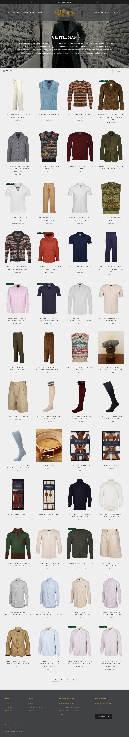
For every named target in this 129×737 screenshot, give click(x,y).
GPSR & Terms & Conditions (68, 711)
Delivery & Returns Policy (67, 703)
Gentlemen (8, 707)
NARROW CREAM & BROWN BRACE (49, 515)
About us (31, 703)
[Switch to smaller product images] (7, 71)
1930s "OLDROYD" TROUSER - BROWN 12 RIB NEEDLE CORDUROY (49, 368)
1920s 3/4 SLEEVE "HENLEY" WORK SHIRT (49, 564)
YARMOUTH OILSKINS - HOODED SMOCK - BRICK (48, 268)
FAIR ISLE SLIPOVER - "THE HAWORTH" (49, 167)
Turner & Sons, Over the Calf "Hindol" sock (49, 417)
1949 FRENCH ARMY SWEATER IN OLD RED (80, 167)
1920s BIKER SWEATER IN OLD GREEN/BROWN (18, 564)
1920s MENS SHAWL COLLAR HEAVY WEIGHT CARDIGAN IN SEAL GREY (18, 168)
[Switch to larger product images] (4, 71)
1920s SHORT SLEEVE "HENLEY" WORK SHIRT (111, 319)
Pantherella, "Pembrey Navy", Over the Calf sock (111, 417)
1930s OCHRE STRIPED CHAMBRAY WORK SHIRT (80, 613)
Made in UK (32, 711)
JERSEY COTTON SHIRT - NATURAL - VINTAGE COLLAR (80, 319)
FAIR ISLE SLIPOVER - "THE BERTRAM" (111, 219)
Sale (40, 13)
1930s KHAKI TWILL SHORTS (18, 416)
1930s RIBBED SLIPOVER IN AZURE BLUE (49, 116)
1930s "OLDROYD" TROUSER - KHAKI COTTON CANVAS (18, 368)
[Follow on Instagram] (16, 724)
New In (16, 13)
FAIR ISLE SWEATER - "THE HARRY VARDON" (80, 116)
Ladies (7, 703)
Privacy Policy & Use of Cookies (69, 707)
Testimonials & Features (35, 707)
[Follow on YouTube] (22, 724)
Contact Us (62, 714)
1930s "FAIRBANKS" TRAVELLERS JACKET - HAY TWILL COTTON (18, 662)
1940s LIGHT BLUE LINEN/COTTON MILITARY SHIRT (49, 613)
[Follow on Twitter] (11, 724)
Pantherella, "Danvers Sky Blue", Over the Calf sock (18, 466)
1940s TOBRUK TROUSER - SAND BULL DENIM (49, 219)
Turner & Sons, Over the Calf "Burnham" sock (80, 417)
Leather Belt (49, 465)
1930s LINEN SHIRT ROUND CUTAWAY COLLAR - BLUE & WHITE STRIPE (49, 663)
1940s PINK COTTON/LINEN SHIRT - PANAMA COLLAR (18, 319)
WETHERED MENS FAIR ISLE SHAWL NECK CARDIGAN (18, 268)
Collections (28, 13)
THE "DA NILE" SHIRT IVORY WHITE (18, 219)
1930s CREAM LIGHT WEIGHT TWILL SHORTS (111, 564)
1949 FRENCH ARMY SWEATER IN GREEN (80, 564)
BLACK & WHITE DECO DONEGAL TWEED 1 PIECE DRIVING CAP (111, 368)
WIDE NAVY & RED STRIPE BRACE (18, 514)
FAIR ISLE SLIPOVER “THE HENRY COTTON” (80, 368)
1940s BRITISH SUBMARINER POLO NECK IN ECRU (111, 515)
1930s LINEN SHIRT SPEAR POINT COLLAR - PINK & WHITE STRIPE (80, 662)
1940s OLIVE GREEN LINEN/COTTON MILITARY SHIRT (18, 613)
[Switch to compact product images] (11, 71)
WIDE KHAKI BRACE (111, 465)
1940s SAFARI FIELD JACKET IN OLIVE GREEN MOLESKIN (111, 167)
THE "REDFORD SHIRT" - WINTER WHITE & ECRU (80, 219)
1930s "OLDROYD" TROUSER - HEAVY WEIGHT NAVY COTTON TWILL (111, 269)
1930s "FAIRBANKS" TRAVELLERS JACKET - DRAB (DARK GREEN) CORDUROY (111, 117)
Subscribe (103, 716)
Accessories (8, 711)
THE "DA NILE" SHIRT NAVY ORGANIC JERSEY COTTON (49, 319)
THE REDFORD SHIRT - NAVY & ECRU (80, 268)
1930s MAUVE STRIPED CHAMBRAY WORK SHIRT (111, 613)
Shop (7, 13)
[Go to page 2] (74, 679)
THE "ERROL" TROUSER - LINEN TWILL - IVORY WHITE (18, 116)
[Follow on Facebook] (6, 724)
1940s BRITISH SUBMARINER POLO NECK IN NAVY (80, 515)
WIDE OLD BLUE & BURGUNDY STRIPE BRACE (80, 466)
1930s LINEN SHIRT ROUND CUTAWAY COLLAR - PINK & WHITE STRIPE (111, 663)
